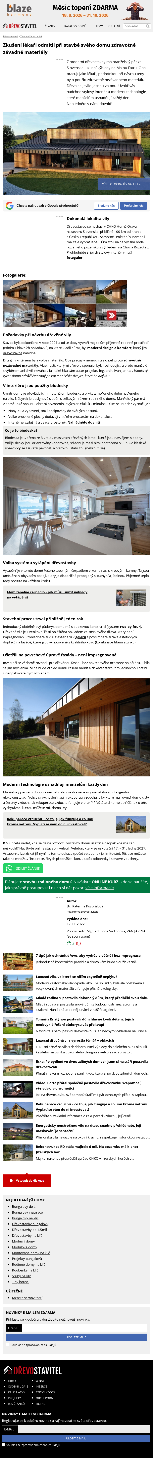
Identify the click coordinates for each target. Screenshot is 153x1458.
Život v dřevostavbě (31, 36)
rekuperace (45, 802)
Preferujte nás (133, 205)
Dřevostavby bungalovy (30, 1224)
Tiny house (20, 1281)
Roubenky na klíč (25, 1270)
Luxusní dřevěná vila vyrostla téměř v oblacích (75, 1040)
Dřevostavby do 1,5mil (29, 1229)
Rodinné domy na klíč (28, 1264)
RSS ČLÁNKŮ (16, 1404)
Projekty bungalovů (27, 1258)
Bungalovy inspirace (27, 1212)
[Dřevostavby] (20, 26)
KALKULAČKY (16, 1392)
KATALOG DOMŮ (75, 26)
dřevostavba (12, 353)
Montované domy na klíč (31, 1253)
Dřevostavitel (10, 36)
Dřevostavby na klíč (27, 1235)
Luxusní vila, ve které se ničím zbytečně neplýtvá (77, 976)
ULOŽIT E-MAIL (76, 1438)
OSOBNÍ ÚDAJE (18, 1386)
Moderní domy (23, 1241)
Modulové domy (24, 1247)
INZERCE (41, 1386)
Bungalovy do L (23, 1206)
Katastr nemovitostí (27, 1297)
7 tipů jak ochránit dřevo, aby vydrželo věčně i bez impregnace (88, 955)
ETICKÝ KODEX (45, 1392)
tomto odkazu (62, 853)
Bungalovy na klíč (25, 1218)
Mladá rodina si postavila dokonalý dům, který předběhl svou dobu (92, 997)
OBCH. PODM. (45, 1398)
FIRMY (12, 1381)
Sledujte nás (106, 205)
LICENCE (41, 1404)
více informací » (99, 887)
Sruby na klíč (21, 1276)
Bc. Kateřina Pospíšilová (85, 906)
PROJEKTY (14, 1398)
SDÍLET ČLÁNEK (28, 868)
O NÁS (40, 1381)
